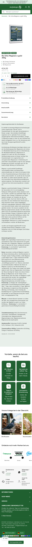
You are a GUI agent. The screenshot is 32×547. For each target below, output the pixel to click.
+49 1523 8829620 (11, 93)
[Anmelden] (25, 7)
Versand (15, 73)
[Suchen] (3, 12)
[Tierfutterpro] (15, 7)
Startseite (4, 16)
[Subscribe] (29, 516)
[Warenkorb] (28, 7)
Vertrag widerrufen (16, 542)
